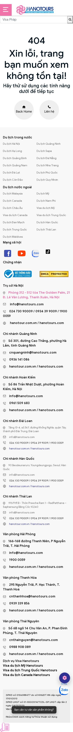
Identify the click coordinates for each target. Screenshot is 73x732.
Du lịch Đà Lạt (11, 172)
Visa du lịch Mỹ (46, 208)
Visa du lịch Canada (15, 215)
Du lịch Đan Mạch (14, 222)
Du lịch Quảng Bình (15, 158)
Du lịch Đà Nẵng (46, 158)
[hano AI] (64, 677)
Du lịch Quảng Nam (15, 165)
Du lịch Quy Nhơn (47, 179)
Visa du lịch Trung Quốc (51, 215)
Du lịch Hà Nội (11, 143)
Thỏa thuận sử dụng (45, 716)
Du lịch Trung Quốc (15, 229)
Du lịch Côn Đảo (13, 179)
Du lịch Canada (12, 200)
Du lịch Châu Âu (13, 208)
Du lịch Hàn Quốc (47, 222)
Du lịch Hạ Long (12, 151)
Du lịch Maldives (13, 236)
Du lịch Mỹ (43, 193)
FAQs (9, 716)
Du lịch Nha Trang (48, 165)
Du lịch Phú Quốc (47, 172)
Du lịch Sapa (44, 151)
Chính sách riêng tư (23, 716)
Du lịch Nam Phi (46, 200)
